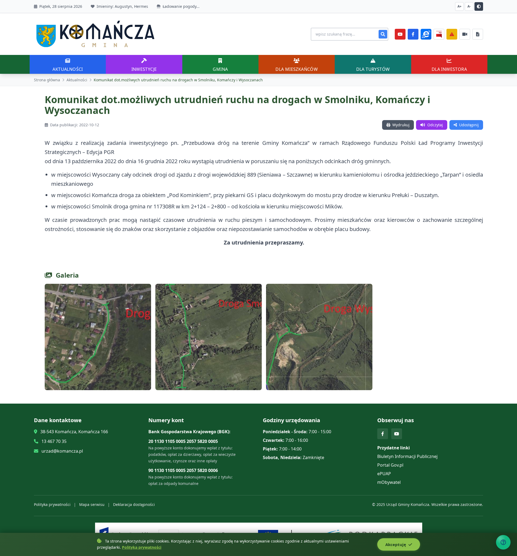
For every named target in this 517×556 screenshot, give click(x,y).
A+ (459, 6)
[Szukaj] (383, 34)
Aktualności (77, 79)
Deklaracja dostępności (134, 504)
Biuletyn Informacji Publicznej (407, 456)
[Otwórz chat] (503, 542)
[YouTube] (400, 34)
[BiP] (439, 34)
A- (469, 6)
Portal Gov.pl (390, 465)
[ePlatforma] (426, 34)
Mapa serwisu (91, 504)
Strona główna (47, 79)
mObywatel (389, 482)
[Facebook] (413, 34)
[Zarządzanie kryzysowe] (451, 34)
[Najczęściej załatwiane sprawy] (464, 34)
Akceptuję (396, 544)
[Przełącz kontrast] (478, 6)
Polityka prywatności (52, 504)
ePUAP (384, 474)
